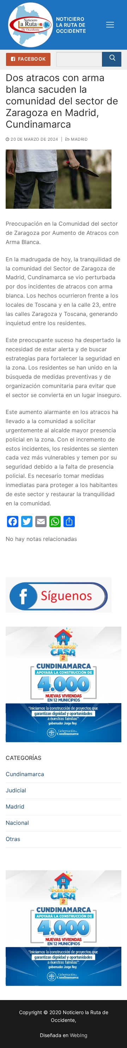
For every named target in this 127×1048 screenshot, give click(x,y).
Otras (13, 838)
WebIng (78, 1035)
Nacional (17, 822)
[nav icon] (110, 25)
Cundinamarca (25, 774)
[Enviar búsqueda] (111, 59)
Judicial (16, 790)
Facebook (31, 59)
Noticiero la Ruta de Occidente (71, 25)
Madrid (78, 139)
